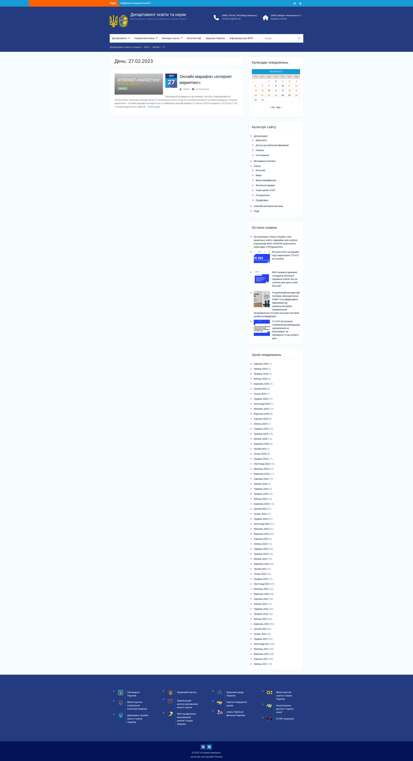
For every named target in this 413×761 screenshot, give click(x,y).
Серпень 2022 (261, 599)
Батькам (260, 170)
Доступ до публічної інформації (272, 145)
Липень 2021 (260, 664)
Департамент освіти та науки (158, 14)
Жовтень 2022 (261, 589)
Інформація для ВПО (241, 38)
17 (282, 90)
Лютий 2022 (260, 629)
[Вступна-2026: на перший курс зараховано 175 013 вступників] (262, 258)
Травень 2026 (261, 374)
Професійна (262, 200)
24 (282, 95)
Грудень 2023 (261, 519)
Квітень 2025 (260, 439)
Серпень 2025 (261, 419)
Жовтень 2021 (261, 649)
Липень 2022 (260, 604)
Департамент (119, 38)
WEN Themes (215, 757)
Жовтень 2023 (261, 529)
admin (186, 89)
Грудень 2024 (261, 459)
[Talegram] (300, 3)
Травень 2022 (261, 614)
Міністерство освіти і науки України (284, 695)
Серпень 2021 (261, 659)
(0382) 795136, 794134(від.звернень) (239, 15)
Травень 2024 (261, 494)
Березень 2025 (261, 444)
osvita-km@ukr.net (231, 18)
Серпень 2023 (261, 539)
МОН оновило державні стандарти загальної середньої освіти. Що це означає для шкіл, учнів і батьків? (285, 279)
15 (269, 90)
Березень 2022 (261, 624)
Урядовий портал (187, 692)
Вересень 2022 (261, 594)
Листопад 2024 (262, 464)
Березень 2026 (261, 384)
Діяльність (261, 140)
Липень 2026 (260, 369)
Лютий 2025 (260, 449)
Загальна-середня (265, 185)
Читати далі (153, 106)
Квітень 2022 (260, 619)
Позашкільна (263, 195)
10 (282, 86)
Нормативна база (144, 38)
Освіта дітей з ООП (265, 190)
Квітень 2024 (260, 499)
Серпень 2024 (261, 479)
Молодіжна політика (265, 161)
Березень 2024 (261, 504)
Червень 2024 (261, 489)
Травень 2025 (261, 434)
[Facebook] (294, 3)
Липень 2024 (260, 484)
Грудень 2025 (261, 399)
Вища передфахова (266, 180)
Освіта (257, 166)
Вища (259, 175)
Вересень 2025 (261, 414)
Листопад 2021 (262, 644)
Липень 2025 (260, 424)
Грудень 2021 (261, 639)
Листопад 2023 (262, 524)
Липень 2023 (260, 544)
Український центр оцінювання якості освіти (187, 704)
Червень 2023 (261, 549)
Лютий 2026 (260, 389)
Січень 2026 (260, 394)
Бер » (279, 107)
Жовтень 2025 (261, 409)
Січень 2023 (260, 574)
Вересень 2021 (261, 654)
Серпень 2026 (261, 364)
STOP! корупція (285, 718)
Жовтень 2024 (261, 469)
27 (255, 100)
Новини (260, 150)
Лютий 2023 (260, 569)
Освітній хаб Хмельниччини (268, 206)
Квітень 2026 (260, 379)
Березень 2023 (261, 564)
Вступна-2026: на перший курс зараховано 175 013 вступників (285, 255)
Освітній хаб (194, 38)
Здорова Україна (215, 38)
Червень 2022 (261, 609)
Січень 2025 (260, 454)
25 (289, 95)
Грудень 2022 (261, 579)
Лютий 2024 (260, 509)
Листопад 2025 (262, 404)
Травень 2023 (261, 554)
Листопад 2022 (262, 584)
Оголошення (202, 89)
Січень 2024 (260, 514)
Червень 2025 (261, 429)
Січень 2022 (260, 634)
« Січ (272, 107)
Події (256, 211)
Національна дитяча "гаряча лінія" (285, 709)
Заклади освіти (171, 38)
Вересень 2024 (261, 474)
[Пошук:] (283, 38)
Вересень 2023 (261, 534)
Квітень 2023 (260, 559)
